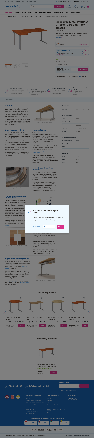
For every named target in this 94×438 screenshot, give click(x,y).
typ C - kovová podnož (81, 128)
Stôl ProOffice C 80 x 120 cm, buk (35, 318)
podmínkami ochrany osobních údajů (67, 390)
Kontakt (49, 398)
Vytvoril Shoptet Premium (74, 435)
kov (76, 122)
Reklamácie (17, 1)
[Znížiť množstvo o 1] (72, 69)
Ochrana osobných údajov (54, 407)
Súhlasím (60, 226)
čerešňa (78, 118)
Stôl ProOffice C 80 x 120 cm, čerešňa (77, 318)
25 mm (77, 143)
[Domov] (5, 16)
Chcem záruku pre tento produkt (65, 54)
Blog (48, 402)
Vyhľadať (59, 6)
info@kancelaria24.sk (39, 386)
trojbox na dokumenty (38, 151)
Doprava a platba (9, 1)
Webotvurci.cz (85, 435)
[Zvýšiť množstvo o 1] (77, 69)
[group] (15, 312)
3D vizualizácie (30, 407)
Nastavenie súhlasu (49, 226)
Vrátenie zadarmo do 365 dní (33, 400)
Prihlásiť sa (84, 386)
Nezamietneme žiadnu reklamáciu (36, 88)
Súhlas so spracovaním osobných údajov (56, 409)
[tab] (8, 99)
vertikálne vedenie (24, 282)
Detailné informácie (72, 37)
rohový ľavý (78, 125)
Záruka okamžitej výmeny (32, 411)
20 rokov (78, 131)
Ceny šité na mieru (31, 413)
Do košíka (84, 69)
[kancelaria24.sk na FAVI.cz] (7, 397)
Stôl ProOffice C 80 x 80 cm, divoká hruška (56, 318)
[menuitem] (8, 12)
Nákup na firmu (30, 409)
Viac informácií (36, 226)
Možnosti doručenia (62, 64)
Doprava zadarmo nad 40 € (59, 88)
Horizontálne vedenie (10, 281)
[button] (15, 324)
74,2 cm (78, 162)
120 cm (77, 159)
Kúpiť (53, 372)
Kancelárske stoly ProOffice (82, 109)
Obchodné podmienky (31, 1)
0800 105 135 (15, 386)
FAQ (23, 1)
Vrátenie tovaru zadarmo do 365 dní (80, 88)
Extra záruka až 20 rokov (16, 88)
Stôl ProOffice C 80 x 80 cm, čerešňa (14, 318)
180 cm (77, 156)
